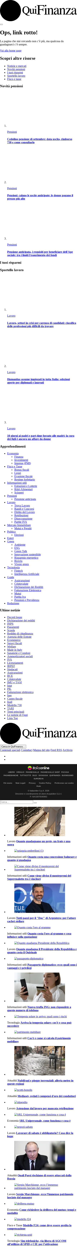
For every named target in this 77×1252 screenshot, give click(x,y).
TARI (10, 708)
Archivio (67, 750)
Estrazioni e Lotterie (25, 486)
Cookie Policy (45, 783)
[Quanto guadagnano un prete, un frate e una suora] (42, 822)
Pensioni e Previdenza (26, 600)
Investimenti (21, 459)
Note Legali (20, 783)
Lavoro (11, 315)
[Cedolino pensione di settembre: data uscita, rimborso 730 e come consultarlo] (42, 109)
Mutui (17, 593)
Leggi (17, 473)
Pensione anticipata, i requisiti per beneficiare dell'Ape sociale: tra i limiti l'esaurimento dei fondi (40, 253)
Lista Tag (12, 718)
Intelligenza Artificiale (26, 574)
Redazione (13, 603)
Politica (11, 531)
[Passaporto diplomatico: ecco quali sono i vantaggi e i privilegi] (42, 958)
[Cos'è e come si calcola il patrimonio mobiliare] (42, 1032)
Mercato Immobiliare (19, 525)
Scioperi (19, 492)
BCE (10, 675)
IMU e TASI (14, 682)
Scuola (11, 630)
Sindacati (12, 669)
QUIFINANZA (54, 775)
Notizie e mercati (16, 66)
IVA (9, 659)
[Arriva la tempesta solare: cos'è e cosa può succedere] (42, 1016)
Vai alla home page (10, 50)
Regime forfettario (24, 479)
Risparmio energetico (26, 557)
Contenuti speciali (10, 750)
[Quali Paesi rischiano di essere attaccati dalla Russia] (42, 1156)
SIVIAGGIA (43, 775)
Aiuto (38, 786)
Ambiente (19, 544)
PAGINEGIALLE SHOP (50, 772)
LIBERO (11, 772)
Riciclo (18, 560)
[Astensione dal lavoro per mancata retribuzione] (42, 1102)
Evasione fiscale (23, 476)
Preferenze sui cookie (64, 783)
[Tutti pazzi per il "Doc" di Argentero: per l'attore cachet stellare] (42, 899)
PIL (9, 688)
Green (10, 541)
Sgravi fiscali (14, 643)
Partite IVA (20, 521)
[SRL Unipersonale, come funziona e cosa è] (42, 1114)
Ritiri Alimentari (23, 489)
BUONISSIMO (67, 775)
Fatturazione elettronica (20, 692)
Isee (9, 695)
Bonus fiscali (21, 469)
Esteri (10, 538)
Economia (13, 453)
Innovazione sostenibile (27, 554)
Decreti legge (14, 617)
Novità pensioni (16, 69)
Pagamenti (13, 627)
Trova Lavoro (22, 505)
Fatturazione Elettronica (27, 590)
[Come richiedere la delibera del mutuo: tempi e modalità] (42, 1203)
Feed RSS (56, 750)
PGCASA (65, 772)
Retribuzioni (21, 515)
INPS (10, 623)
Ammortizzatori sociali (20, 656)
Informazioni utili (17, 482)
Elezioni (19, 534)
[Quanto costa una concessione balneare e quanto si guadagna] (42, 850)
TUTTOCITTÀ (25, 775)
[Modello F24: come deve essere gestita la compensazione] (42, 1219)
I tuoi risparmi (15, 72)
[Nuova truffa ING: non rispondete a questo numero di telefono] (42, 988)
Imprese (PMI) (22, 463)
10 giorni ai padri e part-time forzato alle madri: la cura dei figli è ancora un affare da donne (40, 437)
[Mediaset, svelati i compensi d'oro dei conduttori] (42, 1090)
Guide (10, 577)
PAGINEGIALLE (32, 772)
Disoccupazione (23, 518)
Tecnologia (13, 567)
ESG (17, 547)
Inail (9, 701)
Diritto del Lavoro (24, 512)
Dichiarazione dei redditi (21, 620)
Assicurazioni (22, 580)
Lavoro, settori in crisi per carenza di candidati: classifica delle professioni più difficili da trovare (41, 324)
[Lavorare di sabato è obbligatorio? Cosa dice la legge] (42, 1127)
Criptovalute (21, 583)
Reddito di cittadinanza (20, 633)
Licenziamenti (15, 662)
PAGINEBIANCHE (11, 775)
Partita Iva (20, 596)
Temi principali (15, 711)
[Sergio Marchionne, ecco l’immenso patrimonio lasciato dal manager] (42, 1186)
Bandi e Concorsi (24, 508)
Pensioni (12, 131)
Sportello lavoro (16, 75)
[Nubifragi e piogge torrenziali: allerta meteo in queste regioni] (42, 1061)
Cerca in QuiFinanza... (13, 746)
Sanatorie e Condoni (18, 653)
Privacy (32, 783)
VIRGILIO (20, 772)
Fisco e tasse (14, 79)
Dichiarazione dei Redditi (28, 587)
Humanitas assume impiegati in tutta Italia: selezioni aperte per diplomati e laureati (38, 381)
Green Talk (20, 551)
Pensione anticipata (25, 499)
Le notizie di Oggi (17, 714)
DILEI (34, 775)
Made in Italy (14, 649)
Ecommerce (14, 640)
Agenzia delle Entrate (19, 636)
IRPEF (11, 666)
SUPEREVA (39, 779)
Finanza (18, 456)
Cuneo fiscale (15, 698)
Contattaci (26, 750)
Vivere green (21, 564)
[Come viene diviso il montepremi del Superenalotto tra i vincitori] (42, 868)
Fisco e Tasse (14, 466)
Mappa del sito (41, 750)
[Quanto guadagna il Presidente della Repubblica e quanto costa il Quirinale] (42, 943)
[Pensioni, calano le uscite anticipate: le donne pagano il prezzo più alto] (42, 166)
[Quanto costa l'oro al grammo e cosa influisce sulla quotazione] (42, 927)
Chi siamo (7, 783)
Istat (9, 685)
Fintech (18, 570)
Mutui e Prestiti (23, 528)
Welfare (11, 646)
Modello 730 (14, 705)
